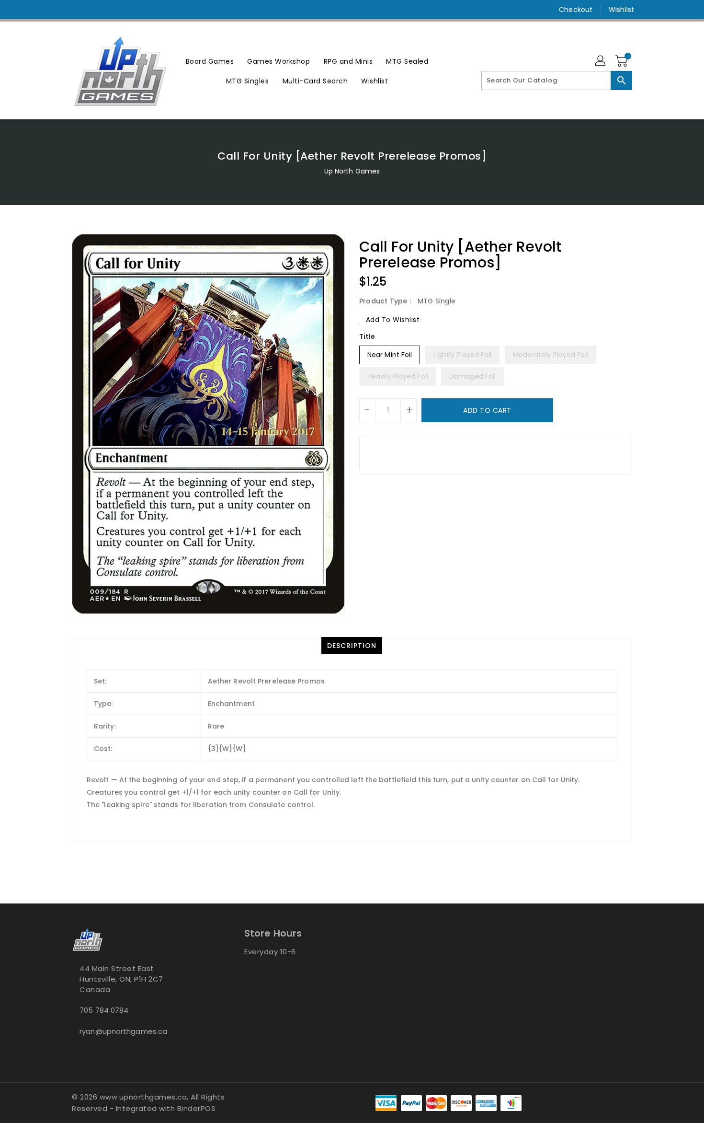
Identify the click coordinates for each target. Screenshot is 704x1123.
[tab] (351, 645)
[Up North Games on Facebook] (58, 9)
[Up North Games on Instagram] (76, 9)
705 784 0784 (103, 1010)
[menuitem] (210, 61)
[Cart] (622, 61)
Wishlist (621, 9)
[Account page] (601, 61)
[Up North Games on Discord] (95, 9)
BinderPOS (196, 1108)
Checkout (575, 9)
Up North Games (352, 171)
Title (367, 336)
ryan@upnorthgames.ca (123, 1031)
